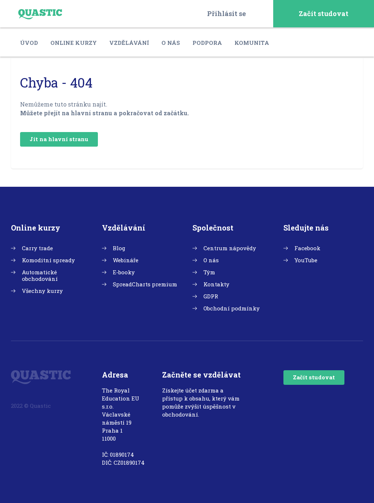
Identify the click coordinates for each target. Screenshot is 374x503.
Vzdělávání (129, 42)
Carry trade (37, 248)
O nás (170, 42)
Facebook (307, 248)
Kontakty (216, 284)
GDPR (210, 296)
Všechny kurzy (42, 290)
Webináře (125, 260)
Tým (209, 272)
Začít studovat (323, 13)
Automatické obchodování (40, 275)
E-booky (124, 272)
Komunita (251, 42)
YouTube (305, 260)
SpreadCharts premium (145, 284)
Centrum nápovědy (229, 248)
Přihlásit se (226, 13)
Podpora (207, 42)
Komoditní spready (48, 260)
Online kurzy (73, 42)
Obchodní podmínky (231, 308)
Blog (119, 248)
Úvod (29, 42)
